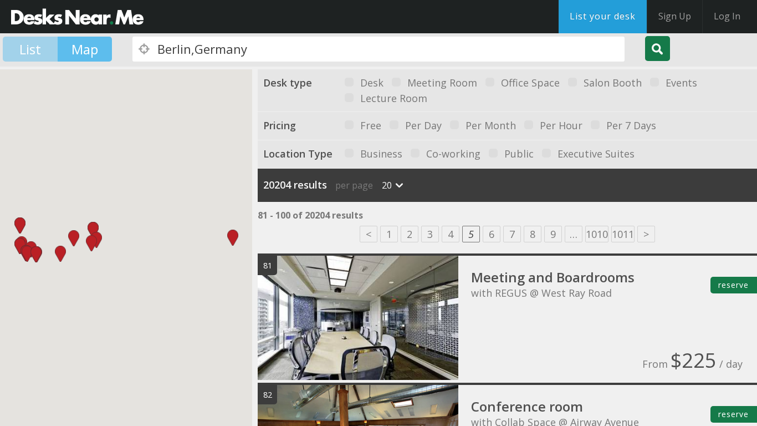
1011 (623, 234)
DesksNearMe (77, 16)
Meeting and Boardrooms (553, 277)
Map (84, 49)
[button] (27, 254)
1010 (597, 234)
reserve (733, 285)
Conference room (527, 406)
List (30, 49)
